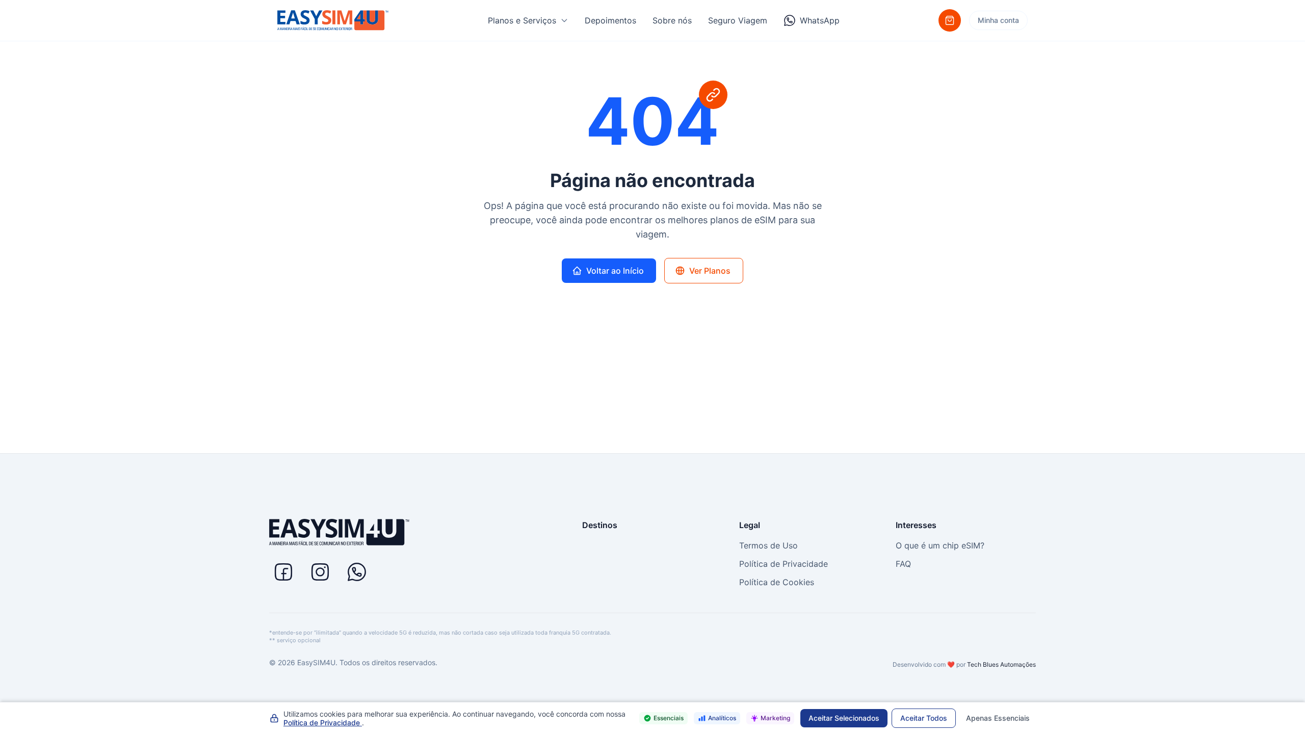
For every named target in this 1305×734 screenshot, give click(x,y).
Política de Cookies (776, 582)
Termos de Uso (768, 545)
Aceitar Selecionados (843, 718)
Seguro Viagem (737, 20)
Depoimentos (610, 20)
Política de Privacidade (783, 564)
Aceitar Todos (923, 718)
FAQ (903, 564)
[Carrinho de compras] (949, 20)
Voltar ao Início (615, 271)
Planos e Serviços (522, 20)
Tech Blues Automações (1001, 664)
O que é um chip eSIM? (940, 545)
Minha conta (998, 20)
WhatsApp (820, 20)
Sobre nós (672, 20)
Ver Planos (709, 271)
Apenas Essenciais (998, 718)
